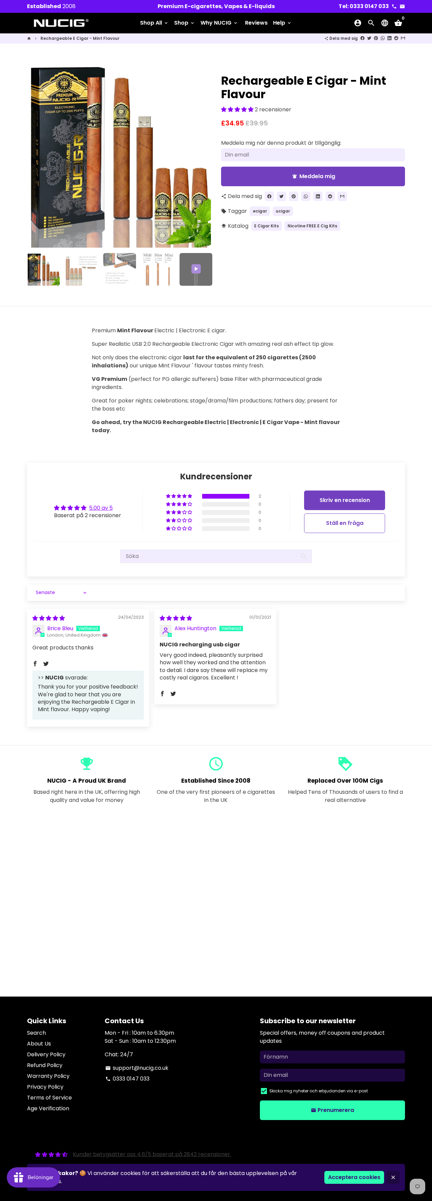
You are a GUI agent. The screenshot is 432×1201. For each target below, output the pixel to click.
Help (282, 23)
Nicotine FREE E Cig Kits (312, 226)
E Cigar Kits (266, 226)
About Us (39, 1044)
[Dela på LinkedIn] (389, 38)
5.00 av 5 (101, 508)
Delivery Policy (46, 1054)
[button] (238, 109)
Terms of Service (49, 1097)
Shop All (154, 23)
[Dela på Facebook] (362, 38)
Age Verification (48, 1108)
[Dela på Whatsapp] (383, 38)
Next (201, 155)
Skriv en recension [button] (345, 500)
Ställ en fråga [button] (344, 523)
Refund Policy (44, 1065)
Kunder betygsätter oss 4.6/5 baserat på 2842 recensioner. (152, 1154)
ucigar (283, 211)
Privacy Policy (45, 1087)
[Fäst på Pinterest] (376, 38)
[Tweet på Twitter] (369, 38)
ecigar (260, 211)
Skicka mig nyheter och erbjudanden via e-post (318, 1091)
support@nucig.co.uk (136, 1068)
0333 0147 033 (127, 1079)
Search (36, 1033)
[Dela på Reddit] (396, 38)
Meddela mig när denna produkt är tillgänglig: (281, 143)
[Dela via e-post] (403, 38)
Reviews (256, 23)
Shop (184, 23)
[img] (48, 618)
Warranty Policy (48, 1076)
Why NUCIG (219, 23)
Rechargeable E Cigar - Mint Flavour (79, 38)
